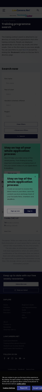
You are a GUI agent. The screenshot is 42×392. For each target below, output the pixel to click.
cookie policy (21, 384)
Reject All (23, 388)
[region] (21, 381)
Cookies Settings (9, 388)
